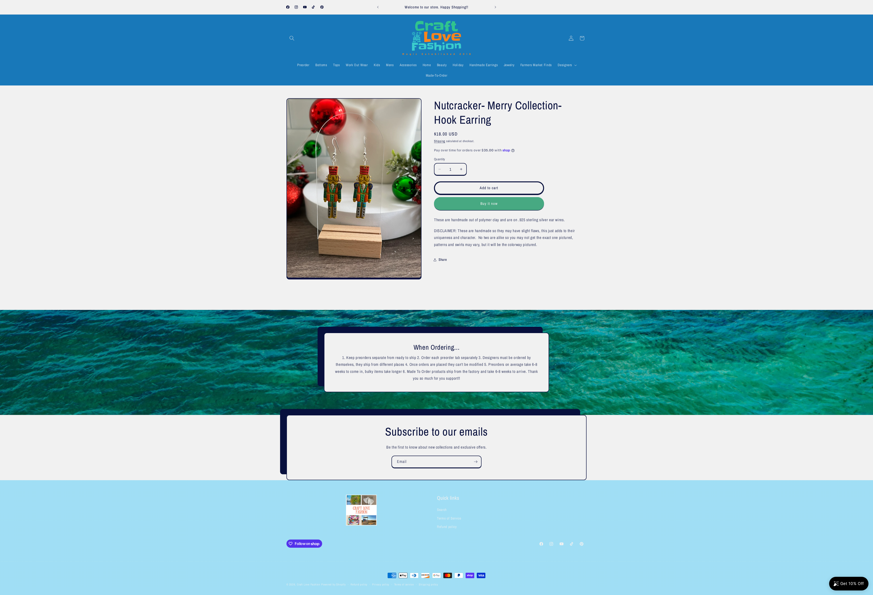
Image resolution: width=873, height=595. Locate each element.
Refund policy (447, 526)
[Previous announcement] (378, 7)
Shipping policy (428, 584)
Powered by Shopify (333, 584)
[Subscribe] (475, 462)
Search (442, 509)
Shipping (439, 141)
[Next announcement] (495, 7)
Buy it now (489, 203)
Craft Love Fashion (308, 584)
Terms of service (404, 584)
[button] (291, 38)
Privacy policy (380, 584)
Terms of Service (449, 518)
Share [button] (443, 259)
